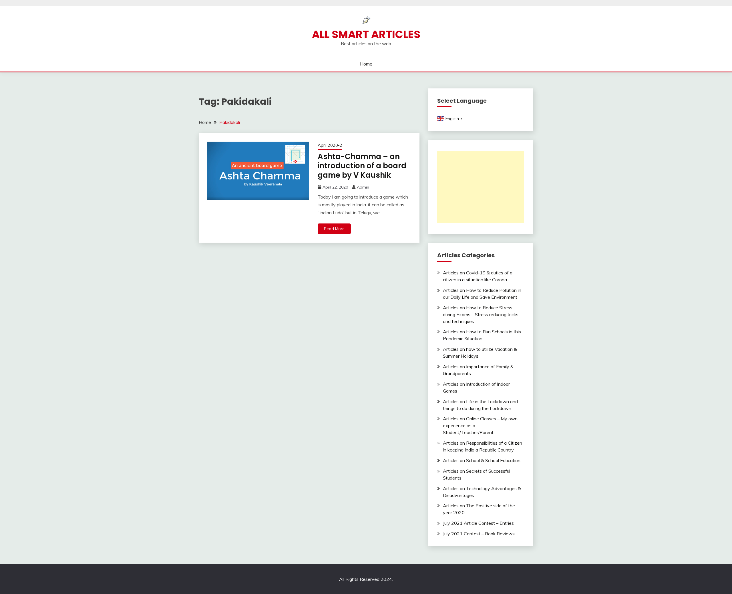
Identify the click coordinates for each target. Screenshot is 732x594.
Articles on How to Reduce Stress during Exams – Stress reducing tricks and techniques (480, 314)
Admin (363, 187)
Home (366, 64)
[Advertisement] (480, 187)
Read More (334, 228)
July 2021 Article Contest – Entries (478, 523)
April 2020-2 (330, 145)
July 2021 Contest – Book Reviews (479, 533)
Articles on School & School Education (481, 460)
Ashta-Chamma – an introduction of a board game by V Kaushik (362, 165)
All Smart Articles (366, 34)
